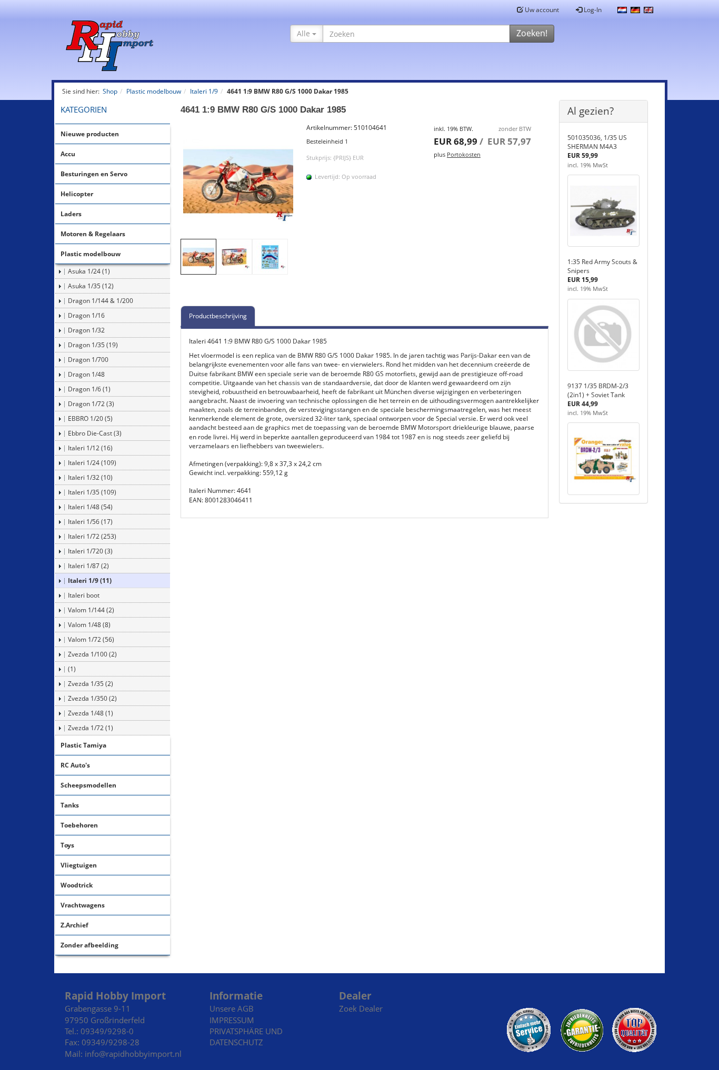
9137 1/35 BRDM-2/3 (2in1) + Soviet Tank (597, 390)
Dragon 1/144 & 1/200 (100, 300)
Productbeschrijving (218, 315)
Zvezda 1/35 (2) (90, 683)
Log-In (592, 9)
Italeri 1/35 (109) (92, 492)
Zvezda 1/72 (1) (90, 727)
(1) (72, 668)
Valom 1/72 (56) (91, 639)
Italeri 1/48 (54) (90, 506)
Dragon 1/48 (86, 374)
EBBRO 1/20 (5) (90, 418)
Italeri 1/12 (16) (90, 447)
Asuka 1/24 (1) (89, 271)
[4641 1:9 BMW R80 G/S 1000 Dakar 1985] (238, 181)
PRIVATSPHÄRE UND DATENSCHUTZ (246, 1036)
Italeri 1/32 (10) (90, 477)
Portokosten (464, 154)
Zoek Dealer (361, 1008)
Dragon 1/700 (88, 359)
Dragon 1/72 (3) (91, 403)
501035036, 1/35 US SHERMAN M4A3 (597, 142)
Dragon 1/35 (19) (93, 344)
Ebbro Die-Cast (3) (95, 433)
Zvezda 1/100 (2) (92, 654)
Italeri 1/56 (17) (90, 521)
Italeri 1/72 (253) (92, 536)
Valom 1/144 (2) (91, 609)
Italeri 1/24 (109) (92, 462)
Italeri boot (83, 595)
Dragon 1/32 (86, 330)
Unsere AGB (231, 1008)
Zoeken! (531, 33)
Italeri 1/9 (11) (90, 580)
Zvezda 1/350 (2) (92, 698)
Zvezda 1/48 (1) (90, 713)
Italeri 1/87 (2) (88, 565)
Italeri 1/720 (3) (90, 551)
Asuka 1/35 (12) (91, 285)
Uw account (541, 9)
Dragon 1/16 (86, 315)
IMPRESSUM (231, 1020)
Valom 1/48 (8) (89, 624)
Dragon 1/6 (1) (89, 389)
